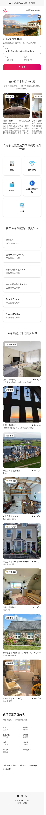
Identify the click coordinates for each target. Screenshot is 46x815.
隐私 (19, 803)
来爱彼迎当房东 (33, 10)
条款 (25, 803)
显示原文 (32, 3)
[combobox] (22, 51)
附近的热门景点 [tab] (21, 720)
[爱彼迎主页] (5, 10)
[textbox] (12, 59)
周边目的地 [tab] (7, 720)
